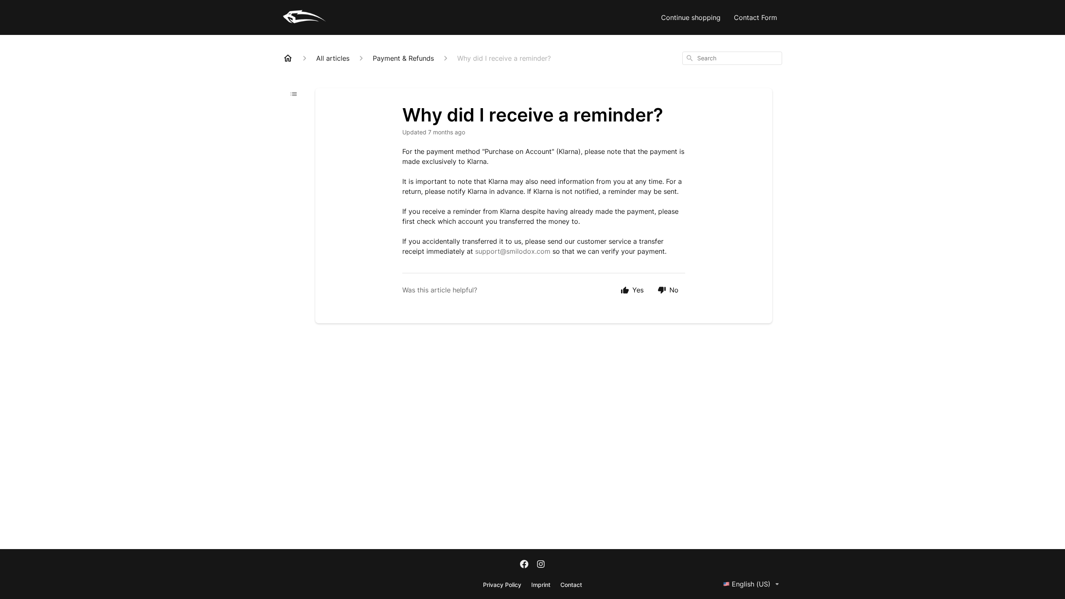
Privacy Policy (502, 584)
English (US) (751, 584)
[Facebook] (524, 565)
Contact (571, 584)
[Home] (288, 58)
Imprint (540, 584)
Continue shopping (691, 17)
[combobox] (732, 58)
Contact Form (755, 17)
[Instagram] (541, 565)
